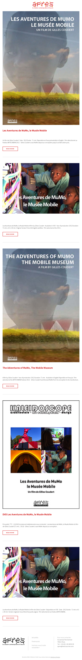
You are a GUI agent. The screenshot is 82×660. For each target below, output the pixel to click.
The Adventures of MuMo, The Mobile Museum (28, 367)
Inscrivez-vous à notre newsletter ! (39, 646)
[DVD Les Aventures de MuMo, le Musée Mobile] (41, 454)
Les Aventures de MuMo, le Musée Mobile (25, 130)
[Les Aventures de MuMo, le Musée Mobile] (41, 68)
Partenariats (36, 641)
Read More (10, 149)
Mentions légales (55, 657)
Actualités (35, 637)
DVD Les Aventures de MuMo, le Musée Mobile (27, 514)
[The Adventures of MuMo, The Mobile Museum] (41, 305)
